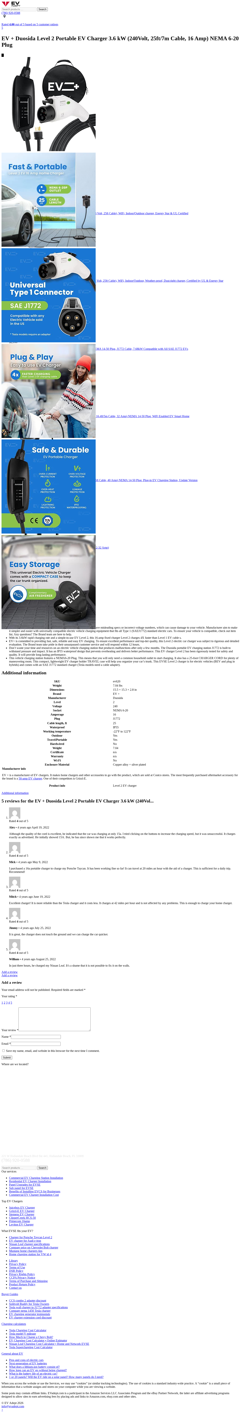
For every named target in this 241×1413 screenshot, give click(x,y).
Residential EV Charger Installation (30, 1181)
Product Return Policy (22, 1284)
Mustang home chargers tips (25, 1250)
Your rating (9, 996)
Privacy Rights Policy (22, 1274)
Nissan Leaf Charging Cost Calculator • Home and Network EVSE (49, 1343)
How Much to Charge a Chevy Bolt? (31, 1337)
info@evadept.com (13, 1406)
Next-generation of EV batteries (28, 1363)
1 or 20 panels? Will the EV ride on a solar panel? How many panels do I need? (56, 1377)
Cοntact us (15, 1287)
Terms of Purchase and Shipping (28, 1281)
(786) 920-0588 (11, 12)
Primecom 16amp (19, 1221)
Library (13, 1260)
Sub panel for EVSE (21, 1188)
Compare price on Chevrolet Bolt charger (33, 1247)
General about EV (12, 1353)
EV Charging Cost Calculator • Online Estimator (38, 1340)
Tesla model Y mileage (22, 1333)
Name (6, 1036)
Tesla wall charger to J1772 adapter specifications (38, 1307)
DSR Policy (16, 1270)
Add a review (10, 972)
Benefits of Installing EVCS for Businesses (34, 1191)
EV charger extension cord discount (30, 1317)
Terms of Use (17, 1267)
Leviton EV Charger (21, 1224)
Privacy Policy (17, 1264)
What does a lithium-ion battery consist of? (34, 1366)
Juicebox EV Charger (22, 1207)
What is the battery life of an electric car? (33, 1373)
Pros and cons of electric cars (26, 1360)
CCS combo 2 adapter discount (27, 1300)
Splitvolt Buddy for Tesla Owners (29, 1304)
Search (42, 9)
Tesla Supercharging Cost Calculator (31, 1347)
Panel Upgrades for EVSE (24, 1184)
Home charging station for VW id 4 (30, 1254)
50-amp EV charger (30, 778)
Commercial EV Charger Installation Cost (34, 1194)
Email (6, 1043)
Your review (10, 1030)
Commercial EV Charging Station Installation (36, 1177)
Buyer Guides (10, 1294)
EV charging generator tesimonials (29, 1314)
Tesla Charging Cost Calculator (27, 1330)
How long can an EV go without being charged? (38, 1370)
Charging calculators (14, 1323)
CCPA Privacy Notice (22, 1277)
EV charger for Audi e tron (25, 1240)
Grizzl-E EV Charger (21, 1211)
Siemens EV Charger (21, 1214)
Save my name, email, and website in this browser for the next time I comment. (53, 1050)
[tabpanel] (120, 105)
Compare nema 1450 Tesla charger (29, 1310)
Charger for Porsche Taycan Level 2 (30, 1237)
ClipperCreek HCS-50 (22, 1217)
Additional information (15, 793)
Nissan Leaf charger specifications (29, 1244)
